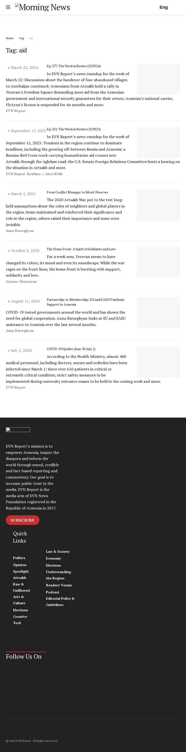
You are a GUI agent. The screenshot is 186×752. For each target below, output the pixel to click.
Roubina (33, 174)
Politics (19, 557)
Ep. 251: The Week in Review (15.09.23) (74, 129)
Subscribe (23, 520)
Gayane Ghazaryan (21, 281)
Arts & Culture (19, 599)
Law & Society (58, 551)
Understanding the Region (58, 574)
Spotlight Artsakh (21, 574)
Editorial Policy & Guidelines (60, 601)
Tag (21, 38)
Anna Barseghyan (20, 231)
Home (10, 38)
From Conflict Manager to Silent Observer (77, 192)
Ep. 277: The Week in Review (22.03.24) (74, 66)
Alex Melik (53, 174)
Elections (20, 610)
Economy (53, 558)
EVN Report (15, 111)
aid (31, 38)
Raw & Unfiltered (21, 587)
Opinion (19, 564)
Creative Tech (20, 619)
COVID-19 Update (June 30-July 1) (71, 349)
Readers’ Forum (59, 585)
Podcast (52, 592)
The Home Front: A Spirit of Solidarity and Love (81, 249)
